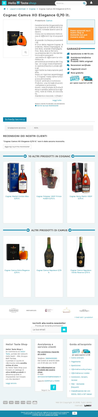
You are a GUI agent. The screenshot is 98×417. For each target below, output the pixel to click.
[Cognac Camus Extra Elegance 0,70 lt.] (17, 252)
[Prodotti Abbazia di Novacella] (49, 310)
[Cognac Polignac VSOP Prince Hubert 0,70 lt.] (49, 178)
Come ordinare (77, 358)
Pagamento (76, 362)
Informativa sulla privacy (81, 369)
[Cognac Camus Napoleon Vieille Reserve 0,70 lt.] (81, 252)
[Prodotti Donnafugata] (31, 310)
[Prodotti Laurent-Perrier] (14, 310)
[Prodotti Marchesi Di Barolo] (84, 310)
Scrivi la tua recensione (47, 106)
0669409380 (51, 358)
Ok (75, 413)
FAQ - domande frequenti (77, 385)
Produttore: (40, 21)
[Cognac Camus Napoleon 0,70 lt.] (49, 252)
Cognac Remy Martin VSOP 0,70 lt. (81, 197)
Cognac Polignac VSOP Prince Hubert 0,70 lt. (49, 197)
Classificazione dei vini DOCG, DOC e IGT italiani (81, 392)
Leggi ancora (11, 383)
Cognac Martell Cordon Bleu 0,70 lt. (17, 197)
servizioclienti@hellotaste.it (49, 377)
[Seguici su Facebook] (53, 387)
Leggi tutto (56, 100)
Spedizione (76, 365)
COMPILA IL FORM (51, 381)
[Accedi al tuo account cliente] (91, 3)
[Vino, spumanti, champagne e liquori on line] (13, 3)
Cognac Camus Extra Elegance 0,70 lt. (17, 271)
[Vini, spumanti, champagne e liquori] (5, 9)
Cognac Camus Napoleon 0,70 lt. (49, 271)
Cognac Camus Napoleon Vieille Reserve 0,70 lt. (81, 271)
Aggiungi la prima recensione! (17, 147)
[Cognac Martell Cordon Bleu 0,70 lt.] (17, 178)
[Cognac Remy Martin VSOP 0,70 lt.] (81, 178)
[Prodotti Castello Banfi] (67, 310)
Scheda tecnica (15, 119)
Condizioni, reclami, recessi (79, 378)
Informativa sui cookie (80, 373)
